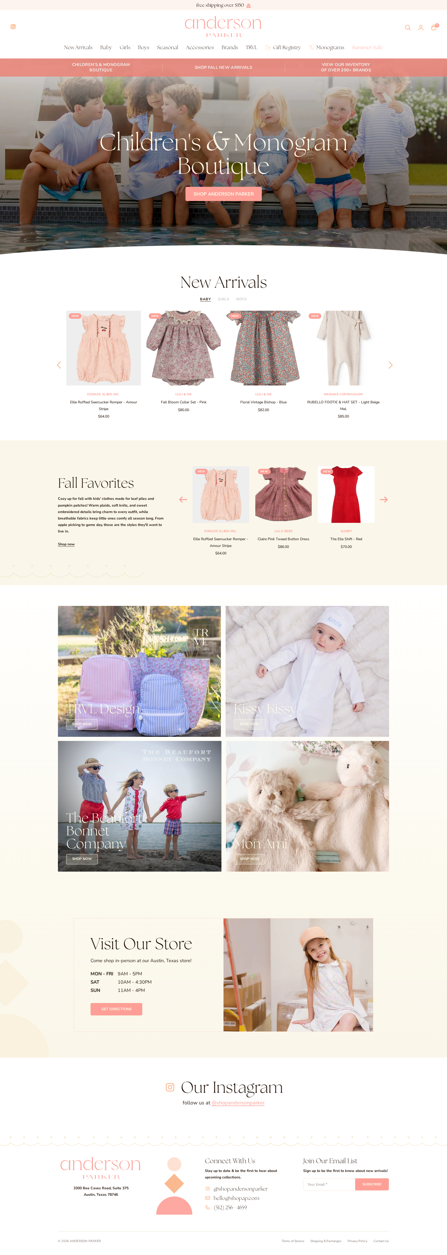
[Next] (389, 365)
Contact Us (381, 1241)
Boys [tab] (241, 299)
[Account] (421, 28)
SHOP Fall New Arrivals (223, 67)
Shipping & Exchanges (325, 1241)
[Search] (408, 28)
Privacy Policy (357, 1241)
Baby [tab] (205, 299)
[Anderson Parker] (223, 26)
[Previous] (58, 365)
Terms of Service (293, 1241)
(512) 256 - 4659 (230, 1207)
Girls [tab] (223, 299)
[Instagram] (13, 26)
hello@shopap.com (236, 1198)
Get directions (116, 1009)
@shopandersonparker (238, 1102)
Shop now (66, 544)
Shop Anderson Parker (223, 194)
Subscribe (372, 1184)
